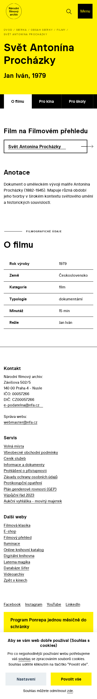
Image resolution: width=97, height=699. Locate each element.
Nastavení (26, 679)
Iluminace (12, 543)
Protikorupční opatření (23, 482)
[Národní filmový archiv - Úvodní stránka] (14, 11)
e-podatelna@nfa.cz (21, 405)
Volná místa (14, 446)
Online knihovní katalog (24, 549)
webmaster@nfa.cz (20, 422)
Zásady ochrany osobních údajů (30, 476)
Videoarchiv (14, 574)
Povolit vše (71, 679)
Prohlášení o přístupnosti (25, 470)
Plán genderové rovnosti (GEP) (30, 489)
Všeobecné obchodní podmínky (31, 452)
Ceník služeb (15, 458)
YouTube (54, 604)
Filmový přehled (18, 537)
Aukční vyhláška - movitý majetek (33, 501)
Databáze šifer (16, 568)
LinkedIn (73, 604)
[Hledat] (68, 11)
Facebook (12, 604)
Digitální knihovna (19, 555)
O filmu (17, 101)
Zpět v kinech (15, 580)
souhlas (24, 658)
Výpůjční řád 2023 (19, 495)
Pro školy (77, 101)
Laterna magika (17, 562)
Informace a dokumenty (24, 464)
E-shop (10, 531)
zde (70, 690)
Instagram (33, 604)
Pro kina (46, 101)
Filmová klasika (17, 525)
